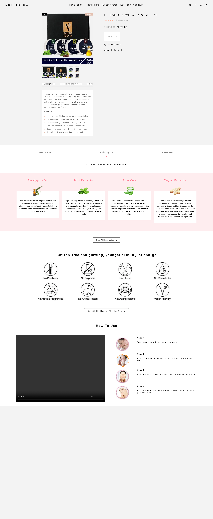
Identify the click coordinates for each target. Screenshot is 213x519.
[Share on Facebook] (111, 50)
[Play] (48, 72)
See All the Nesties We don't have (106, 311)
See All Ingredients (106, 240)
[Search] (190, 5)
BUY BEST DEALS (109, 5)
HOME (72, 5)
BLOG (122, 5)
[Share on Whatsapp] (121, 50)
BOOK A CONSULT (135, 5)
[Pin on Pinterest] (118, 50)
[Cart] (206, 5)
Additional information (71, 84)
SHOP (79, 5)
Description (48, 84)
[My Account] (195, 5)
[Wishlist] (201, 5)
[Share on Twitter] (115, 50)
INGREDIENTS (93, 5)
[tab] (48, 84)
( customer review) (122, 20)
